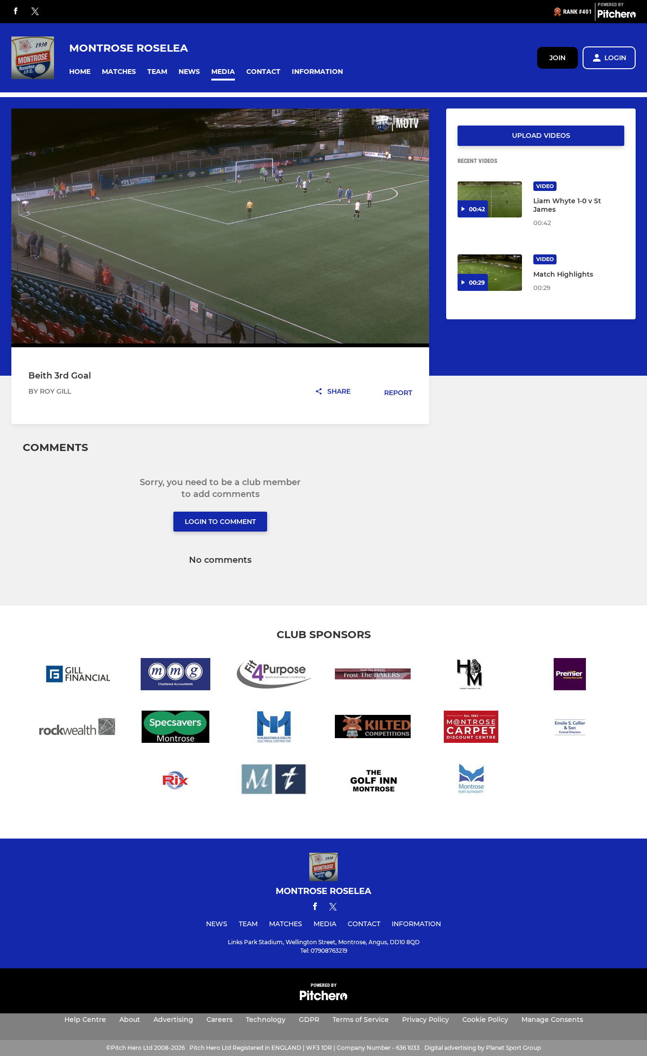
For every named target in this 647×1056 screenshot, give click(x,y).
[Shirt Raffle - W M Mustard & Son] (274, 728)
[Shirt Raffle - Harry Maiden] (471, 676)
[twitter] (35, 12)
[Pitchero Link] (617, 15)
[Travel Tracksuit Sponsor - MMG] (176, 676)
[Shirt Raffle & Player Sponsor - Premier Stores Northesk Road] (570, 676)
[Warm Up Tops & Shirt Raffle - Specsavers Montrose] (176, 728)
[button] (79, 72)
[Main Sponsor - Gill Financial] (77, 676)
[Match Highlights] (490, 272)
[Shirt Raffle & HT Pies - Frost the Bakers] (373, 676)
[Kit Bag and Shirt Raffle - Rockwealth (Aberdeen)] (77, 728)
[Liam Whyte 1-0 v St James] (490, 199)
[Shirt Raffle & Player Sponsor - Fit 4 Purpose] (274, 676)
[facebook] (15, 12)
